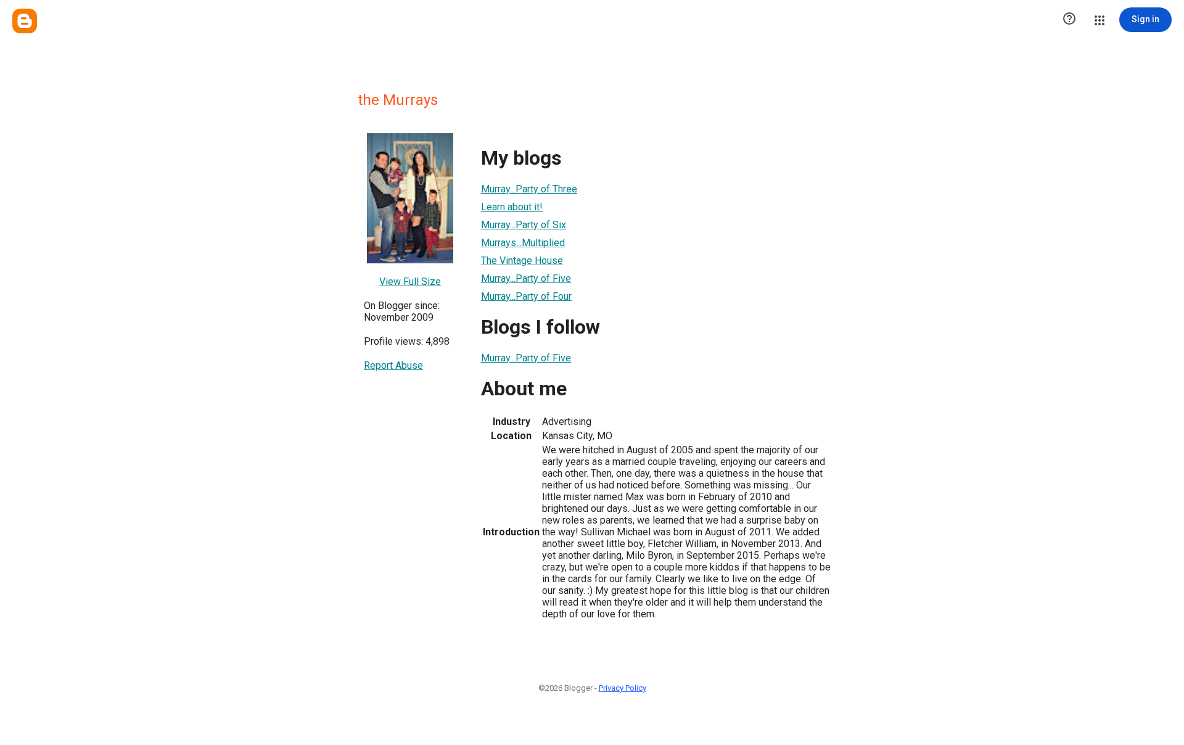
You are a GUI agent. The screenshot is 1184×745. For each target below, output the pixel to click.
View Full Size (410, 281)
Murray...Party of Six (523, 225)
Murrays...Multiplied (523, 243)
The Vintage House (522, 260)
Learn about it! (512, 207)
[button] (1069, 20)
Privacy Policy (622, 688)
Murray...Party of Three (529, 189)
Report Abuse (393, 365)
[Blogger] (24, 21)
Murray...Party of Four (526, 296)
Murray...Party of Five (526, 278)
